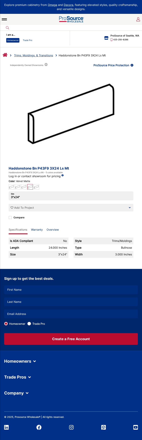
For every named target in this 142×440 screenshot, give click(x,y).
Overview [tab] (53, 229)
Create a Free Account (71, 339)
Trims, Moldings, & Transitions (33, 55)
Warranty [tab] (37, 229)
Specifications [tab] (18, 229)
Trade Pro (38, 323)
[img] (46, 65)
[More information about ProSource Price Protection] (131, 65)
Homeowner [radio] (13, 40)
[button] (4, 19)
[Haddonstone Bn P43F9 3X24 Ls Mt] (71, 114)
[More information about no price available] (62, 175)
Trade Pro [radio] (27, 40)
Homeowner (17, 323)
